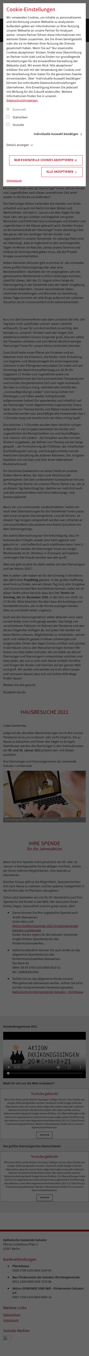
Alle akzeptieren (59, 172)
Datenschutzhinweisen (22, 100)
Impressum (14, 180)
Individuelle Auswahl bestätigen (56, 134)
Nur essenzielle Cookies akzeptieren (43, 160)
